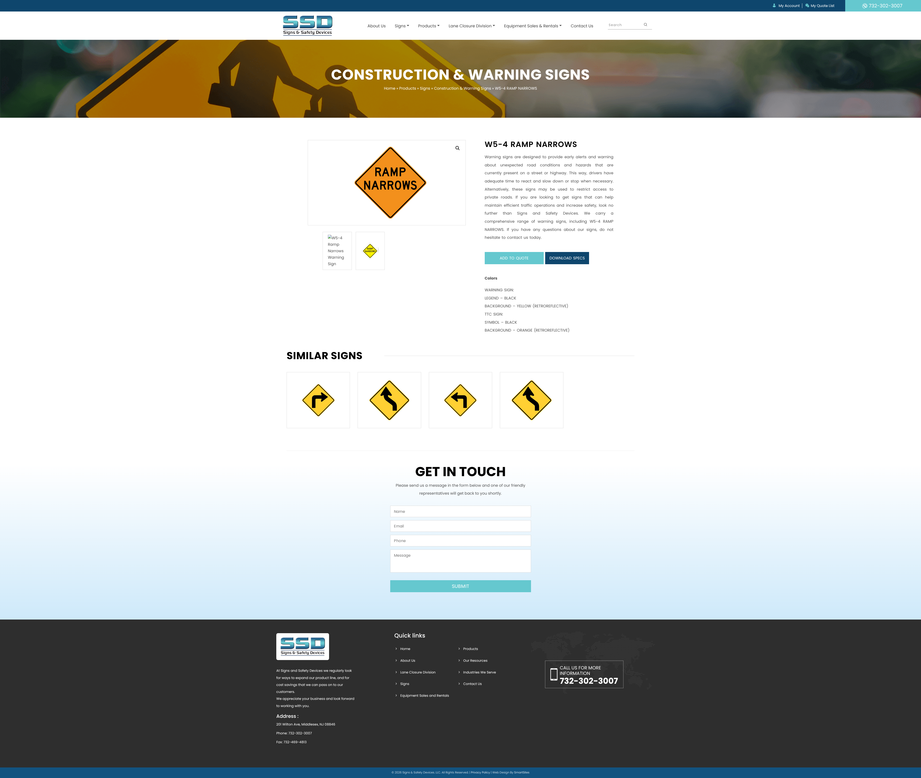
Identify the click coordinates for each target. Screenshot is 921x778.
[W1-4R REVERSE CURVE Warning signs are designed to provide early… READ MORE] (389, 400)
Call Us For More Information (589, 676)
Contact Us (582, 26)
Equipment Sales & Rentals (531, 26)
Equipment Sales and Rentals (424, 695)
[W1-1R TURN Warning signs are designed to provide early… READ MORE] (318, 400)
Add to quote (514, 258)
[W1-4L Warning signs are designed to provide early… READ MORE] (531, 400)
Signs (400, 26)
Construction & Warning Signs (462, 88)
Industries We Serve (479, 672)
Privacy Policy (480, 773)
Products (427, 26)
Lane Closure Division (470, 26)
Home (390, 88)
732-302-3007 (300, 733)
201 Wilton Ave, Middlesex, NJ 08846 (305, 724)
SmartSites (521, 773)
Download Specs (567, 258)
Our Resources (475, 660)
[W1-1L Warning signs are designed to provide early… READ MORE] (460, 400)
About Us (376, 26)
